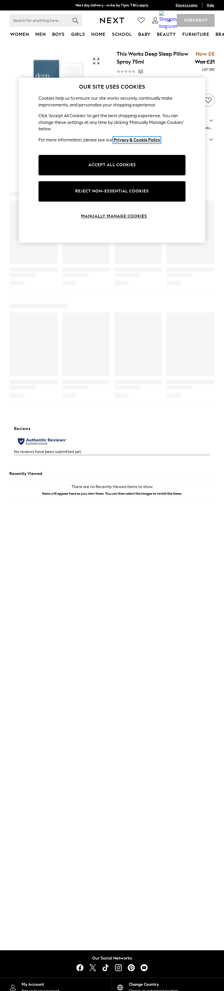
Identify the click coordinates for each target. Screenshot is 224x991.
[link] (155, 20)
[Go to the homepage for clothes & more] (112, 20)
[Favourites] (141, 20)
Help (210, 5)
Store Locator (187, 5)
